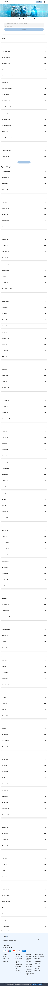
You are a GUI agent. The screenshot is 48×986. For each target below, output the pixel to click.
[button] (34, 984)
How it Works (6, 958)
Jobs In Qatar (37, 960)
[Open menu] (44, 2)
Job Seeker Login (30, 956)
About (4, 956)
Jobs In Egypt (37, 963)
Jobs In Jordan (37, 965)
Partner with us (19, 964)
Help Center (18, 970)
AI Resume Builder (30, 968)
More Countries (37, 972)
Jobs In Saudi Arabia (39, 956)
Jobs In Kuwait (37, 958)
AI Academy (18, 972)
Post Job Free (19, 956)
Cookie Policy (29, 984)
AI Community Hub (30, 966)
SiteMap (5, 960)
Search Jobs (29, 961)
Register (39, 1)
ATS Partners (18, 962)
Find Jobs (24, 29)
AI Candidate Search (18, 960)
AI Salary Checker (30, 973)
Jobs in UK (36, 968)
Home (2, 930)
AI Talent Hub (29, 964)
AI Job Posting (19, 958)
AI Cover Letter (29, 971)
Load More (24, 162)
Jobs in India (37, 970)
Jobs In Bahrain (37, 961)
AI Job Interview (29, 969)
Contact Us (5, 961)
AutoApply (28, 962)
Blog (17, 968)
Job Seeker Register (28, 959)
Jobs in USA (37, 966)
